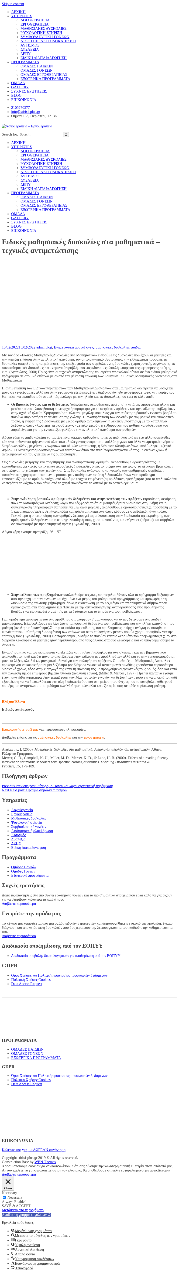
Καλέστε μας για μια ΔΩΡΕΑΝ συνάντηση (33, 1150)
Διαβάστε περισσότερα (19, 904)
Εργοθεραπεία (21, 814)
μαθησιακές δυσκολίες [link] (54, 737)
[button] (26, 1215)
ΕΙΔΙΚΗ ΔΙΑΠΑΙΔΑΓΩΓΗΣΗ (44, 58)
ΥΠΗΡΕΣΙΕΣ (21, 16)
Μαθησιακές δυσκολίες (28, 818)
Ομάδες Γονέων (23, 871)
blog (48, 347)
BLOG (16, 95)
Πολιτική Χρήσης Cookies (31, 980)
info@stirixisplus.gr (25, 112)
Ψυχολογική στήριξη (26, 822)
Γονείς (89, 347)
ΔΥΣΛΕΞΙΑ (30, 49)
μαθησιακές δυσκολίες (112, 347)
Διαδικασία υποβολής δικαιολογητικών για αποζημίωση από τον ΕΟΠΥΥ (65, 956)
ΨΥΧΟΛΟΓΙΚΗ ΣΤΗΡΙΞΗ (41, 33)
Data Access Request (26, 984)
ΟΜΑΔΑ (18, 83)
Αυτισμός (18, 835)
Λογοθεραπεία (22, 810)
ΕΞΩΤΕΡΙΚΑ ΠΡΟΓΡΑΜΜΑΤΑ (45, 79)
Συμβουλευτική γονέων (28, 827)
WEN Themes (45, 1162)
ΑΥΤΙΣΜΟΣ (30, 45)
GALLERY (20, 87)
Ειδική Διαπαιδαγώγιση (28, 847)
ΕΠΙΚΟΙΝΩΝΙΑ (23, 100)
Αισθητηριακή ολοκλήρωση (32, 831)
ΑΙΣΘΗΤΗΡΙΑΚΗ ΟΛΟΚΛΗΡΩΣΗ (48, 41)
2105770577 (20, 107)
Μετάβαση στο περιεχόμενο (23, 1210)
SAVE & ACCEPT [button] (16, 1206)
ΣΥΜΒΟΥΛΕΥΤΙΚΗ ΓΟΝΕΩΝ (45, 37)
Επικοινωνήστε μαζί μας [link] (20, 729)
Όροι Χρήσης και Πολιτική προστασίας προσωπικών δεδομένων (59, 975)
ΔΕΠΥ (26, 54)
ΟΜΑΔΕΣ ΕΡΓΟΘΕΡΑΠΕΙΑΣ (44, 74)
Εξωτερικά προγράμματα (29, 875)
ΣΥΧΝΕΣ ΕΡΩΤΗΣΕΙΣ (29, 91)
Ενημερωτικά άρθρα (69, 347)
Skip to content (13, 4)
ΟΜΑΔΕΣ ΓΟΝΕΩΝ (37, 70)
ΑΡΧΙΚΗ (18, 12)
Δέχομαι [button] (164, 1170)
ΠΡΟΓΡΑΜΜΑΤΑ (25, 62)
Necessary (15, 1197)
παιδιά (136, 347)
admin (40, 347)
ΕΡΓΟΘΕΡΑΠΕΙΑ (35, 24)
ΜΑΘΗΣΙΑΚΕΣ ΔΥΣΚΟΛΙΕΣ (43, 28)
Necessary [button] (9, 1193)
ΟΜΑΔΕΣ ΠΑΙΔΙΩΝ (37, 66)
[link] (94, 737)
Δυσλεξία (18, 839)
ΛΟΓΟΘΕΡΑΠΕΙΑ (35, 20)
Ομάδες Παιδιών (23, 867)
